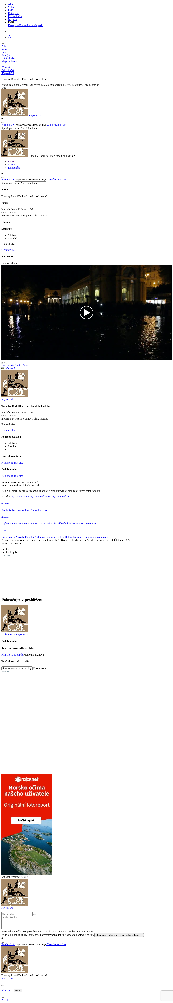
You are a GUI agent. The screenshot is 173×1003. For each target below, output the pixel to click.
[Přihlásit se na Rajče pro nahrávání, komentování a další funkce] (9, 37)
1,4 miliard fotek (20, 496)
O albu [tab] (11, 164)
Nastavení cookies (11, 543)
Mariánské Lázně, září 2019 (16, 365)
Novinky (17, 510)
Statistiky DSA (39, 510)
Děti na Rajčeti (73, 537)
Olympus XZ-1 (9, 249)
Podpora (4, 530)
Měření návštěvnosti (68, 523)
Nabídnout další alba (12, 462)
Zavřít (18, 990)
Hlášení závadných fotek (94, 537)
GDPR (61, 537)
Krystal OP (7, 978)
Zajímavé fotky (9, 523)
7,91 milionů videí (40, 496)
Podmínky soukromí (45, 537)
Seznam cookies (87, 523)
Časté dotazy (8, 537)
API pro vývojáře (47, 523)
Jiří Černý (9, 368)
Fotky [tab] (11, 161)
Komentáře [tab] (14, 167)
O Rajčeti (5, 503)
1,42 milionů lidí (61, 496)
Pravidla (29, 537)
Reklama (5, 517)
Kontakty (6, 510)
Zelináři (26, 510)
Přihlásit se (7, 990)
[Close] (2, 985)
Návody (20, 537)
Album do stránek (28, 523)
